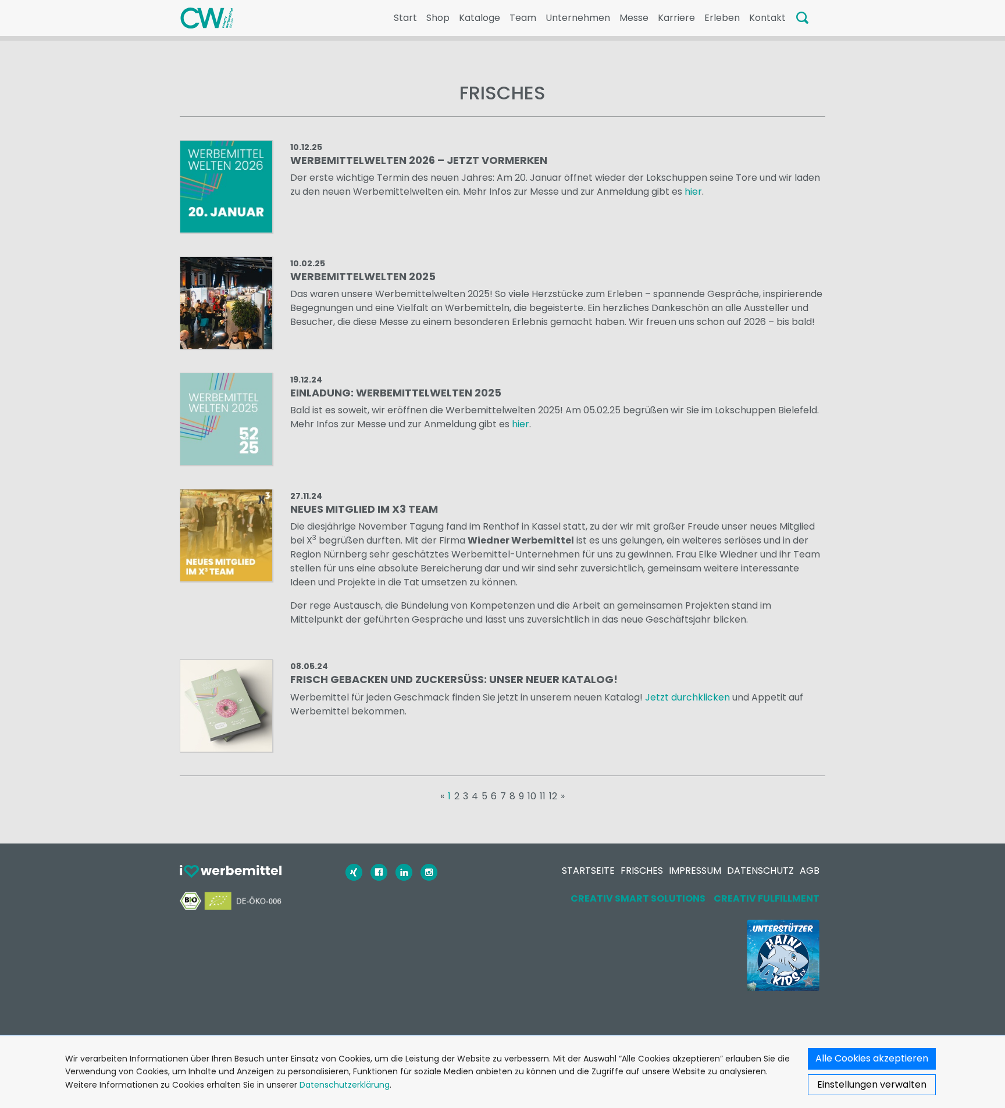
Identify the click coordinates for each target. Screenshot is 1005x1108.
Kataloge (479, 17)
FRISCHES (642, 870)
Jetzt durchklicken (687, 697)
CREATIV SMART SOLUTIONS (638, 898)
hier (693, 191)
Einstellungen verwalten (871, 1084)
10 (532, 796)
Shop (438, 17)
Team (522, 17)
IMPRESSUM (695, 870)
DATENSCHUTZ (760, 870)
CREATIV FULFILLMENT (766, 898)
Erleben (722, 17)
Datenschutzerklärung (345, 1085)
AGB (809, 870)
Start (405, 17)
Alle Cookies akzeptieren (871, 1058)
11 (543, 796)
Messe (633, 17)
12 (553, 796)
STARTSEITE (588, 870)
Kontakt (767, 17)
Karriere (676, 17)
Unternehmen (578, 17)
